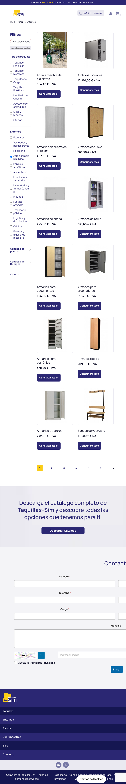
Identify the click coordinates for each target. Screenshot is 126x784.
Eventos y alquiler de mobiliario (19, 234)
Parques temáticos (19, 165)
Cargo (64, 609)
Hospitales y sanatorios (20, 179)
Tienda (7, 728)
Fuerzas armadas (18, 203)
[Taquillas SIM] (19, 13)
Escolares (18, 137)
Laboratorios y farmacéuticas (21, 188)
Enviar (116, 669)
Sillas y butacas (18, 113)
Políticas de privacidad (60, 776)
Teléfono (65, 592)
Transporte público (19, 211)
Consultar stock (48, 93)
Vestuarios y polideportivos (21, 144)
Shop (21, 21)
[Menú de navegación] (8, 13)
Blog (5, 745)
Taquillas (8, 711)
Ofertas (17, 120)
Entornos (8, 719)
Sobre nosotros (12, 737)
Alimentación (20, 172)
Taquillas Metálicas (18, 72)
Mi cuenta (110, 13)
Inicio (12, 21)
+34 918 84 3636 (93, 13)
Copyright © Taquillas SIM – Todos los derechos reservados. (27, 776)
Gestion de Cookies (91, 779)
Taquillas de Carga (20, 80)
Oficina (17, 226)
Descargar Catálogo (63, 530)
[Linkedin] (58, 765)
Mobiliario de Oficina (20, 97)
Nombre (64, 576)
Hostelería (19, 150)
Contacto (8, 754)
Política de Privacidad (42, 662)
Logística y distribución (20, 220)
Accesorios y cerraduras (20, 105)
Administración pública (21, 157)
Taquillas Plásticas (18, 89)
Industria (18, 196)
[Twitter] (66, 765)
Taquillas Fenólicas (18, 64)
